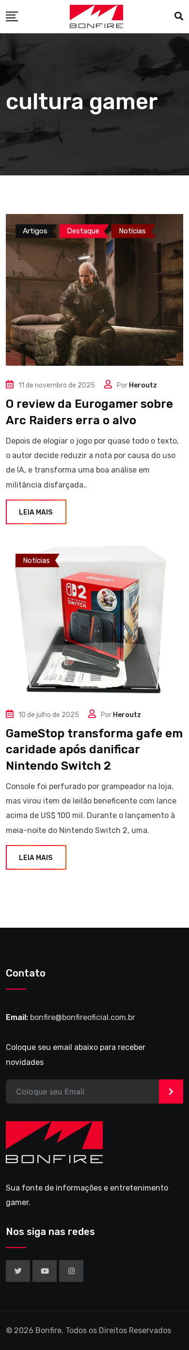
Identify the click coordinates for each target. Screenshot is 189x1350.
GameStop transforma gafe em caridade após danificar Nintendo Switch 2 (94, 750)
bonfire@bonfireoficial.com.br (82, 1017)
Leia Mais (35, 512)
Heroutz (143, 385)
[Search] (178, 16)
